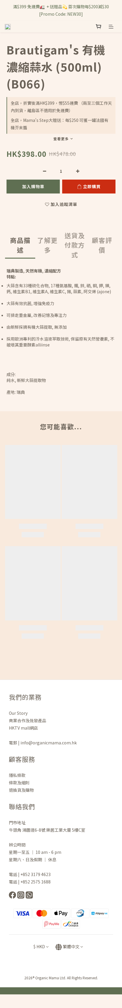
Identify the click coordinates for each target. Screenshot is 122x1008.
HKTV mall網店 (23, 728)
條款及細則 (19, 783)
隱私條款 (17, 775)
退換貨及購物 (21, 790)
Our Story (18, 713)
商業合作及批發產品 (27, 720)
